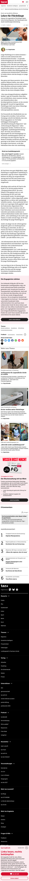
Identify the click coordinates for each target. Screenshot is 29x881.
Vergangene (4, 779)
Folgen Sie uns (4, 589)
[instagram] (17, 590)
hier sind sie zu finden (8, 523)
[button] (27, 2)
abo (2, 688)
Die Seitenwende (5, 669)
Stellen (3, 673)
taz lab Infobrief (5, 757)
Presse (3, 677)
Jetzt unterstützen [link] (14, 319)
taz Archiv (3, 804)
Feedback (3, 838)
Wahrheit (3, 625)
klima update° (4, 724)
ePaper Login (4, 845)
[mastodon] (10, 590)
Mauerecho (4, 728)
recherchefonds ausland (7, 698)
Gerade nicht (21, 847)
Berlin (2, 618)
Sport (2, 615)
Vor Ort (3, 771)
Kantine (3, 819)
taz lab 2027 (4, 782)
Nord (2, 622)
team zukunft (4, 746)
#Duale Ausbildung (5, 328)
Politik (2, 600)
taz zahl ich (4, 695)
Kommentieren (11, 334)
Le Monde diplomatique (7, 801)
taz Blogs (3, 794)
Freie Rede (4, 731)
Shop (2, 823)
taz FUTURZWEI (5, 797)
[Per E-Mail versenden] (2, 340)
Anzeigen (3, 827)
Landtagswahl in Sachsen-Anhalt (10, 651)
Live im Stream (5, 775)
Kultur (2, 611)
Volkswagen (4, 647)
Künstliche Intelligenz (7, 640)
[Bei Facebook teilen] (12, 340)
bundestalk (4, 717)
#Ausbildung (14, 328)
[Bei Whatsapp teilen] (16, 340)
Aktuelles (3, 662)
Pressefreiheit (5, 644)
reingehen (3, 735)
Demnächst (4, 768)
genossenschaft (5, 691)
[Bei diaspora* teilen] (19, 340)
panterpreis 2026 (5, 706)
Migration (3, 636)
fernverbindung (5, 720)
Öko (2, 604)
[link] (4, 6)
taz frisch (3, 749)
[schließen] (26, 847)
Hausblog (3, 666)
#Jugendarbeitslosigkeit (6, 330)
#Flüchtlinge (21, 328)
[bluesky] (13, 590)
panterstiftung (5, 702)
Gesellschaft (4, 607)
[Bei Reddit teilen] (22, 340)
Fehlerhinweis (19, 334)
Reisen (3, 816)
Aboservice (4, 841)
